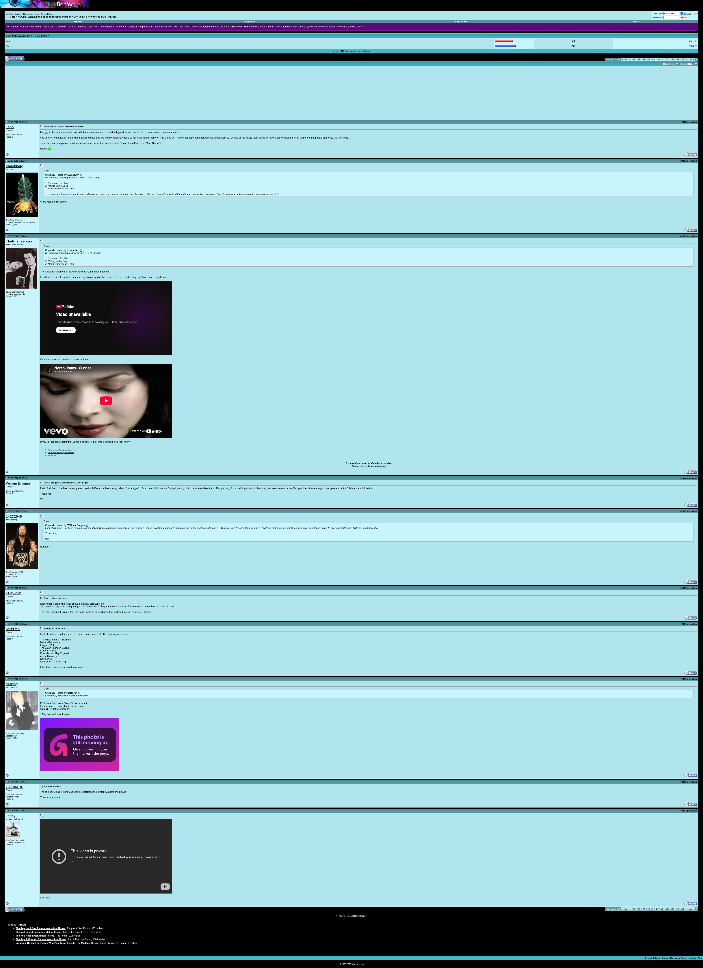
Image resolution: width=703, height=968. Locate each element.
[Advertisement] (36, 93)
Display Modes (687, 64)
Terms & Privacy (652, 958)
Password (657, 17)
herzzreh (13, 629)
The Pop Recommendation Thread (35, 935)
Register (78, 21)
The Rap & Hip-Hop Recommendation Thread (41, 939)
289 (653, 59)
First (624, 59)
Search (635, 21)
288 (648, 59)
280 (643, 59)
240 (638, 59)
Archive (692, 958)
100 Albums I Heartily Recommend (61, 453)
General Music (47, 14)
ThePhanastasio (19, 241)
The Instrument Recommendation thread (38, 932)
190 (633, 59)
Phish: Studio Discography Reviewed (61, 450)
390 (682, 59)
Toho (10, 127)
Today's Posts (460, 21)
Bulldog (12, 684)
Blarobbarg (14, 166)
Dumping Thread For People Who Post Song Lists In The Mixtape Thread (57, 943)
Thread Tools (669, 64)
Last (691, 59)
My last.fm (52, 455)
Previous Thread (345, 916)
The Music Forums (31, 14)
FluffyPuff (13, 593)
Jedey (11, 816)
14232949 (14, 516)
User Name (658, 13)
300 (672, 59)
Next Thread (359, 916)
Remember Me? (690, 14)
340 (677, 59)
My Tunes (45, 897)
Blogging (248, 21)
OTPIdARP (14, 787)
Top (700, 958)
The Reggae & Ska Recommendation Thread (41, 928)
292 (667, 59)
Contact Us (667, 958)
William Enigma (18, 483)
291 (663, 59)
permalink (692, 122)
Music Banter (15, 14)
